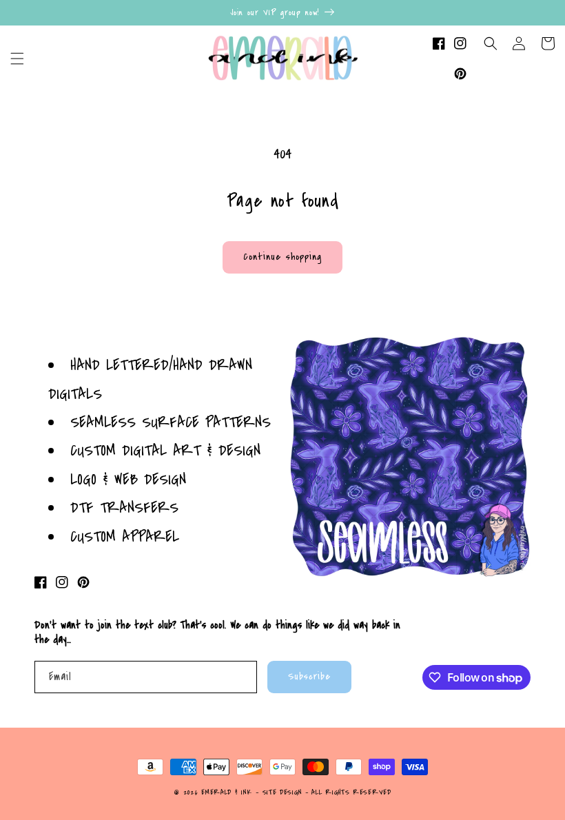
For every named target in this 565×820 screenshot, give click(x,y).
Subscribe (309, 676)
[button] (17, 58)
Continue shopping (282, 256)
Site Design (282, 792)
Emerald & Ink (226, 792)
